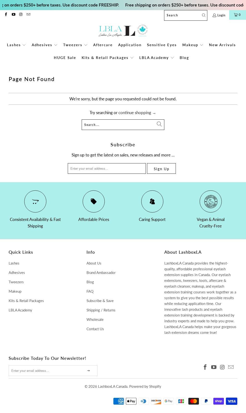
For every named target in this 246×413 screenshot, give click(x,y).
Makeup (15, 291)
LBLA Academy (20, 310)
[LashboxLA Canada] (123, 31)
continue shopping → (137, 112)
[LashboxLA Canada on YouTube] (13, 15)
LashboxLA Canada (112, 386)
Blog (90, 282)
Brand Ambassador (101, 272)
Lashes (14, 263)
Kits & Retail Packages (26, 300)
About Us (93, 263)
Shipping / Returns (101, 310)
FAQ (89, 291)
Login (221, 15)
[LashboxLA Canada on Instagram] (21, 15)
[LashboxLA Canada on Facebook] (6, 15)
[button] (16, 45)
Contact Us (95, 329)
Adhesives (17, 272)
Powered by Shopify (145, 386)
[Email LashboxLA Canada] (28, 15)
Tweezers (16, 282)
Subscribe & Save (100, 300)
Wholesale (95, 319)
